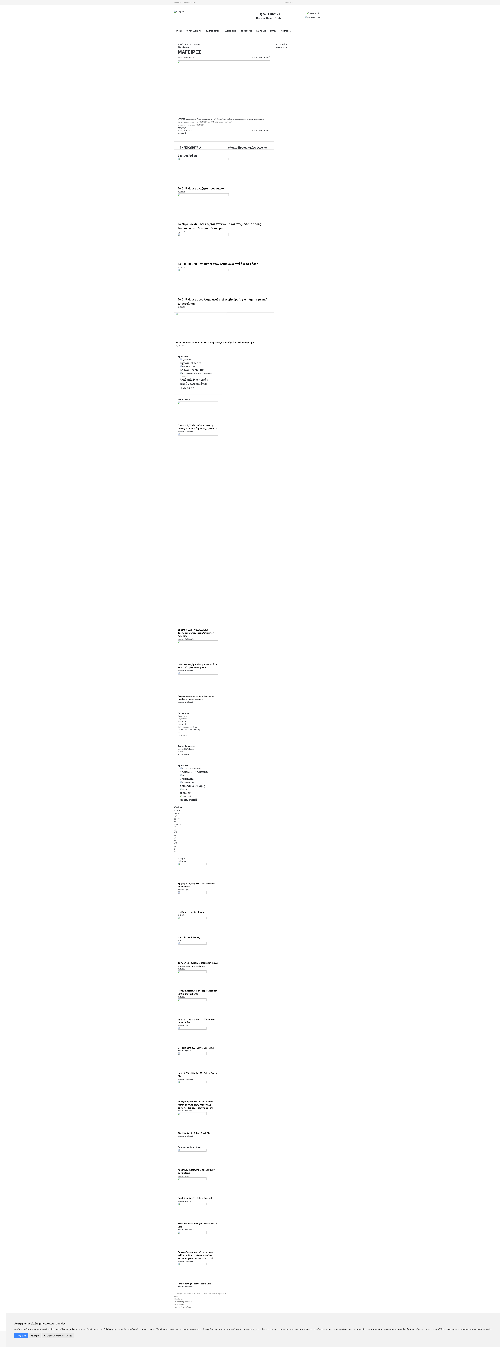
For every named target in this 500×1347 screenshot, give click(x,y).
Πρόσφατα (182, 861)
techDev (185, 793)
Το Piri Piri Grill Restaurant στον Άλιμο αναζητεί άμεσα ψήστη (218, 264)
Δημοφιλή (181, 858)
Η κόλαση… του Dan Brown (191, 912)
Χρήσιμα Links (179, 1304)
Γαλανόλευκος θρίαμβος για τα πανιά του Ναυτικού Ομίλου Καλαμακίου (198, 666)
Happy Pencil (188, 800)
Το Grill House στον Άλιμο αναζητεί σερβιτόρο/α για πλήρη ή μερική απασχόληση (222, 301)
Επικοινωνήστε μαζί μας (182, 1307)
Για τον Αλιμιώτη (193, 31)
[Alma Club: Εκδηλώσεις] (192, 919)
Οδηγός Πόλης (213, 31)
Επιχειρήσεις (182, 719)
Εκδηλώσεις (260, 31)
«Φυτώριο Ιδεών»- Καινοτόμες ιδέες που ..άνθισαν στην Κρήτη (197, 992)
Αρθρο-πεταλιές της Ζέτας (187, 727)
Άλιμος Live (182, 57)
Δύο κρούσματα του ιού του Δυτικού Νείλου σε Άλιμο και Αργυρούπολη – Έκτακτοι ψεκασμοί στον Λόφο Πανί (196, 1105)
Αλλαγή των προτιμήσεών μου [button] (58, 1336)
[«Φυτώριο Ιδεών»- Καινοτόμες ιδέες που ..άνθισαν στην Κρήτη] (192, 972)
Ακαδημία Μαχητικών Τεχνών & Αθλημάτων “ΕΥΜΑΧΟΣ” (194, 384)
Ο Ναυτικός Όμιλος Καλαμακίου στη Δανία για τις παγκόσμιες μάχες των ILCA (197, 427)
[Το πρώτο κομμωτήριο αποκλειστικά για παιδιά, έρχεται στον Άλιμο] (192, 944)
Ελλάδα (273, 31)
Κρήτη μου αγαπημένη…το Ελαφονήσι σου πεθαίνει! (196, 885)
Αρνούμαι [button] (35, 1336)
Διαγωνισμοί (182, 735)
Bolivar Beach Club (268, 18)
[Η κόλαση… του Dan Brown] (192, 893)
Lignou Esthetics (269, 14)
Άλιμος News (230, 31)
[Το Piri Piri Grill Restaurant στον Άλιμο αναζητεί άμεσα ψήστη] (203, 235)
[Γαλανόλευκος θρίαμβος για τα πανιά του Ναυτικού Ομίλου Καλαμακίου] (198, 642)
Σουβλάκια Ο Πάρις (192, 786)
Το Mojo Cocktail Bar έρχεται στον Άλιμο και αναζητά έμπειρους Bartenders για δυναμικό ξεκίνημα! (219, 226)
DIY (179, 732)
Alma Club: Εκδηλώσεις (189, 937)
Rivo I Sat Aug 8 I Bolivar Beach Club (194, 1133)
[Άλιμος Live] (179, 12)
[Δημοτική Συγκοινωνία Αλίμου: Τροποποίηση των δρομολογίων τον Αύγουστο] (198, 435)
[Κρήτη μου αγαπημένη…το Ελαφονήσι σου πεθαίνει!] (192, 865)
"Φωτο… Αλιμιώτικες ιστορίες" (189, 730)
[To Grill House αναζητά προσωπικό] (203, 160)
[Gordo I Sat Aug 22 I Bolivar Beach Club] (192, 1029)
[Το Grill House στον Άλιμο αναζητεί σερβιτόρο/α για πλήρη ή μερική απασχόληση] (203, 271)
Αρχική (179, 31)
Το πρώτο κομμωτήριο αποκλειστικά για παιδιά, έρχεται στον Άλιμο (198, 964)
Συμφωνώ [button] (21, 1336)
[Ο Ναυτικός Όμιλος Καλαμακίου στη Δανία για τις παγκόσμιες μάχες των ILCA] (198, 403)
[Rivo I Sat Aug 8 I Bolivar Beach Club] (192, 1114)
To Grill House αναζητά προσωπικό (201, 188)
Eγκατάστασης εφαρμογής (183, 1302)
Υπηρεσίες (286, 31)
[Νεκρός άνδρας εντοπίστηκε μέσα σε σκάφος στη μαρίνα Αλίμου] (198, 674)
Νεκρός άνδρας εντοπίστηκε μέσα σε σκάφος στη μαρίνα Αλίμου (196, 698)
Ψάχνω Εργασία (189, 44)
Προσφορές (246, 31)
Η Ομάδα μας (178, 1299)
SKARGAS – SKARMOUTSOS (197, 772)
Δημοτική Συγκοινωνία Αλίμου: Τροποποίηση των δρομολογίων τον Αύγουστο (196, 633)
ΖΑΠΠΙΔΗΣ (187, 779)
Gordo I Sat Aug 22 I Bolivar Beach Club (196, 1048)
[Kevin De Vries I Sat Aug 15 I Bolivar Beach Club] (192, 1054)
